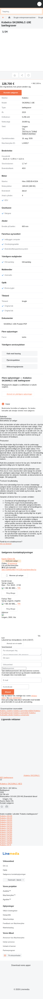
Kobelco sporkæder (21, 713)
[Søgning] (39, 11)
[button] (39, 4)
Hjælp (5, 870)
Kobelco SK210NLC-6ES (11, 784)
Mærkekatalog (8, 928)
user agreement (15, 698)
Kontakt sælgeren (11, 93)
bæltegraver (26, 107)
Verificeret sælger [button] (12, 561)
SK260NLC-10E (28, 103)
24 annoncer (12, 563)
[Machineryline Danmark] (16, 4)
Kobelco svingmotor (21, 715)
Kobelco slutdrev (6, 711)
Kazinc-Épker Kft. (8, 559)
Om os (5, 866)
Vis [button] (18, 588)
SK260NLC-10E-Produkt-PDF (15, 324)
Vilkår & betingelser (10, 911)
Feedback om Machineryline (13, 923)
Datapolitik (7, 915)
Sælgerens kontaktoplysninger (14, 874)
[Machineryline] (9, 17)
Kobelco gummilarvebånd (23, 711)
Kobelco (25, 98)
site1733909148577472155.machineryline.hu (19, 570)
